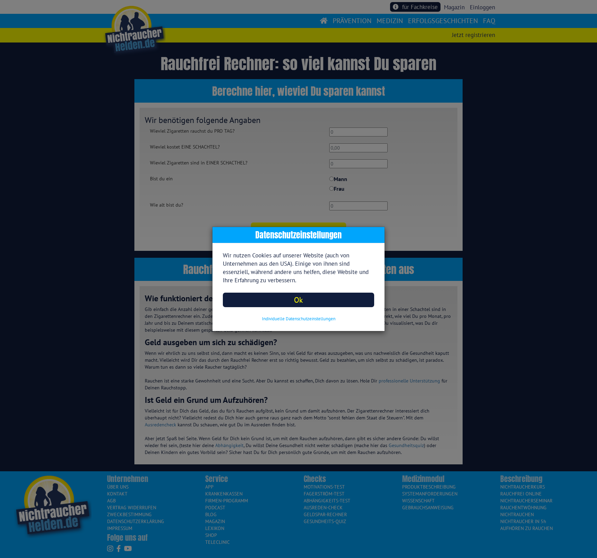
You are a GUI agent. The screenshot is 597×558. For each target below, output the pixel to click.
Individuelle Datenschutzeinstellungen (298, 319)
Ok (298, 300)
